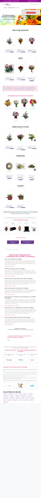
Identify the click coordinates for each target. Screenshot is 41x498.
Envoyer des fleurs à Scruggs (10, 276)
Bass (4, 400)
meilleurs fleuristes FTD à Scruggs (24, 369)
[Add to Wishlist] (13, 34)
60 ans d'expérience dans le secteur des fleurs (19, 211)
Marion (20, 400)
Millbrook (12, 395)
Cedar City (17, 395)
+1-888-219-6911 (16, 1)
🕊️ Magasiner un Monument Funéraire (27, 242)
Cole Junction (30, 393)
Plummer (5, 393)
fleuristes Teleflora (10, 372)
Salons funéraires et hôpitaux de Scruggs (12, 305)
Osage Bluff (15, 400)
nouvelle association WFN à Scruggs (10, 374)
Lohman (24, 393)
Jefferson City (6, 395)
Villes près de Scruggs (8, 324)
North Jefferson (23, 395)
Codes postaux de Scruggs (9, 266)
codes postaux (23, 329)
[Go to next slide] (35, 140)
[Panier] (35, 4)
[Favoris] (33, 4)
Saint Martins (11, 393)
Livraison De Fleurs (11, 7)
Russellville (9, 400)
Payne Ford (6, 402)
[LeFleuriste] (8, 4)
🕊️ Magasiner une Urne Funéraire (13, 242)
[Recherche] (31, 4)
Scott (16, 393)
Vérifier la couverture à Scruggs (10, 285)
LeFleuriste (30, 212)
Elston (20, 393)
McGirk (31, 400)
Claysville (29, 395)
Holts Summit (26, 400)
